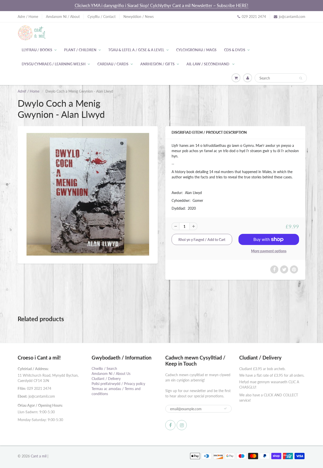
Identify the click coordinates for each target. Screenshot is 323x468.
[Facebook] (170, 425)
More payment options (268, 251)
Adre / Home (28, 16)
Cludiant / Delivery (106, 378)
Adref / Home (28, 91)
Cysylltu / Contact (102, 16)
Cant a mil (38, 456)
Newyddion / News (138, 16)
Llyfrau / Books (37, 50)
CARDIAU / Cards (112, 64)
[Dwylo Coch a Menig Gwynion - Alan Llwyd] (87, 194)
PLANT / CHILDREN (80, 50)
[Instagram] (182, 425)
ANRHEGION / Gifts (157, 64)
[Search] (300, 78)
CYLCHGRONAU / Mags (196, 50)
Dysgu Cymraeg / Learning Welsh (54, 64)
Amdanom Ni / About (63, 16)
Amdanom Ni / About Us (111, 373)
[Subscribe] (225, 408)
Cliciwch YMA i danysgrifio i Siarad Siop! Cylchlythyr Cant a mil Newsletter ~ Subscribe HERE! (161, 5)
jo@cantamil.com (292, 16)
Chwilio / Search (104, 368)
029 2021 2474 (254, 16)
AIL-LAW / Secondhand (208, 64)
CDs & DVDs (234, 50)
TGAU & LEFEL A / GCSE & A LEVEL (136, 50)
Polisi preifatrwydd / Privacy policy (118, 383)
